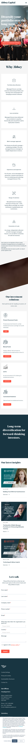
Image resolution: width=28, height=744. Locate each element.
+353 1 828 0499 (7, 705)
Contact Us (4, 682)
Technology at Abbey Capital (11, 562)
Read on (5, 531)
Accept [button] (14, 741)
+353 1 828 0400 (9, 703)
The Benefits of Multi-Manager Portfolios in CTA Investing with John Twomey (13, 527)
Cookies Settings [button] (7, 741)
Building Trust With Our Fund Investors (14, 492)
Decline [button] (21, 741)
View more (5, 494)
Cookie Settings (5, 672)
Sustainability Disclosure (7, 679)
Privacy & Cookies (6, 676)
